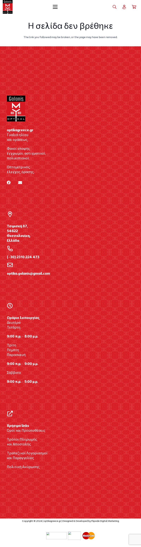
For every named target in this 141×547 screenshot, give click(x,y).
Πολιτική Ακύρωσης (23, 467)
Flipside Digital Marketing (105, 520)
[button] (70, 6)
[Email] (20, 182)
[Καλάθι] (134, 7)
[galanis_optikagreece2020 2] (8, 7)
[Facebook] (9, 182)
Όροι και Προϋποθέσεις (26, 430)
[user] (124, 7)
